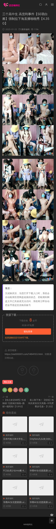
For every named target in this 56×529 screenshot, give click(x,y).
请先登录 (28, 331)
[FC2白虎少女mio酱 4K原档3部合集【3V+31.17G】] (14, 456)
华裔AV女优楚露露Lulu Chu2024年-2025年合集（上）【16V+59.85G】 (41, 470)
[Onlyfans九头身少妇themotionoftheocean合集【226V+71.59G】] (41, 424)
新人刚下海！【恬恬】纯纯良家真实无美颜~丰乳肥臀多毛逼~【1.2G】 (41, 403)
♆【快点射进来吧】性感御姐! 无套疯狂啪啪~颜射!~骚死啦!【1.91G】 (14, 403)
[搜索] (40, 4)
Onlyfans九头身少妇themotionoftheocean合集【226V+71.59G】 (41, 439)
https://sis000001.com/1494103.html (24, 354)
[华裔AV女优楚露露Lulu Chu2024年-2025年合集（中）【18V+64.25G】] (14, 487)
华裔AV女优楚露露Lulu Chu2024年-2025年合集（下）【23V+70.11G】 (41, 502)
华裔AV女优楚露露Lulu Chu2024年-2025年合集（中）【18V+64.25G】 (14, 502)
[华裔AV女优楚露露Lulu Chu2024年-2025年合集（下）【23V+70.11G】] (41, 487)
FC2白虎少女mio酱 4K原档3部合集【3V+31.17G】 (14, 470)
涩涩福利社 (11, 4)
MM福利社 (28, 524)
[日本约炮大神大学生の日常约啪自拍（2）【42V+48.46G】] (14, 424)
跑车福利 (25, 29)
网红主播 (7, 382)
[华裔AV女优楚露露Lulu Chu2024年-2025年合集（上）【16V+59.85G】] (41, 456)
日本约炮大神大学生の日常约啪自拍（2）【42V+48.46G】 (14, 439)
